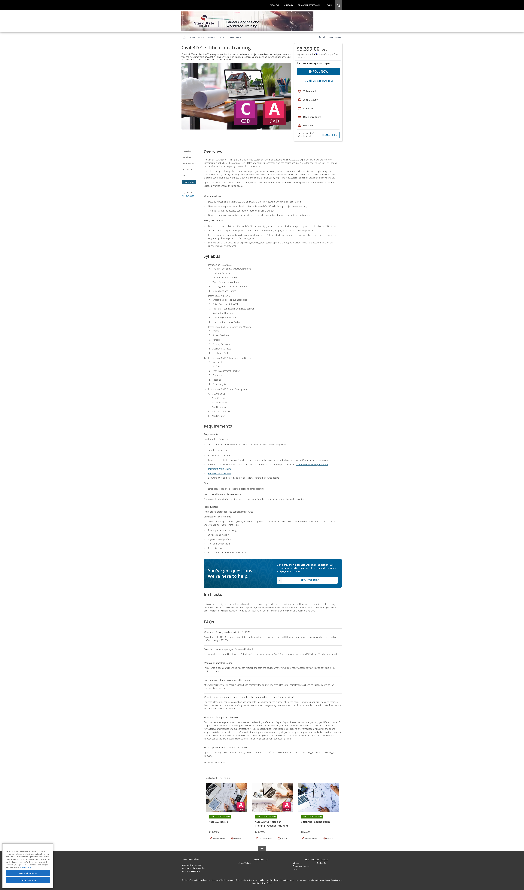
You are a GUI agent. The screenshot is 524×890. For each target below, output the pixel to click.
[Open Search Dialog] (338, 5)
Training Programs (196, 37)
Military (296, 863)
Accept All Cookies (28, 873)
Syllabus (187, 157)
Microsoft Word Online (219, 468)
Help (295, 869)
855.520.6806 (188, 195)
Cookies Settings (28, 880)
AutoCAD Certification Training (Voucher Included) (271, 823)
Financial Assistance (301, 866)
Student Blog (322, 863)
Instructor (188, 169)
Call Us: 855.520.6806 (330, 37)
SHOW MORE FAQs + (214, 762)
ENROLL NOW (318, 71)
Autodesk (211, 37)
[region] (27, 865)
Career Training (244, 863)
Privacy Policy (266, 883)
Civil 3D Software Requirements (312, 464)
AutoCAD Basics (218, 821)
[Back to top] (262, 859)
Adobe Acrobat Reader (219, 473)
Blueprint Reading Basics (316, 821)
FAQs (185, 175)
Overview (187, 151)
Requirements (189, 163)
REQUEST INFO (329, 134)
